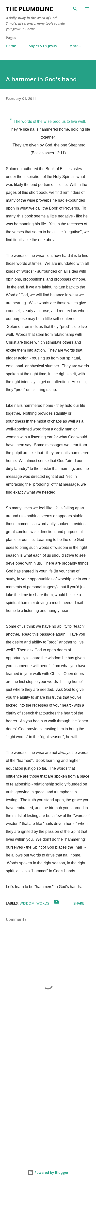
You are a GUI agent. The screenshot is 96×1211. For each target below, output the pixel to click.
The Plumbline (29, 9)
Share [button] (78, 903)
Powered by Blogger (50, 1172)
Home (11, 45)
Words (42, 903)
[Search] (75, 9)
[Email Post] (57, 903)
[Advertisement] (48, 1100)
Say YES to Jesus (43, 45)
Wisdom (27, 903)
